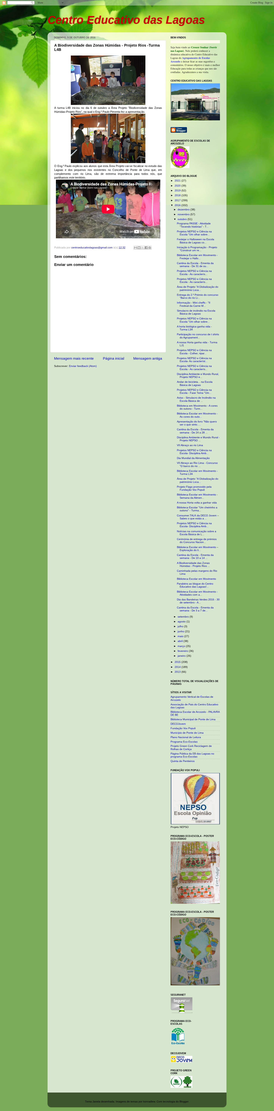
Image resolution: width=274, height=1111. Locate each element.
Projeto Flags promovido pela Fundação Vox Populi (194, 488)
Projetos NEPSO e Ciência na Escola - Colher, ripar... (194, 352)
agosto (182, 621)
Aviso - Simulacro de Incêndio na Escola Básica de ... (196, 399)
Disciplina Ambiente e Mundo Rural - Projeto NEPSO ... (198, 439)
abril (180, 641)
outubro (183, 219)
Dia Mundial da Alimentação (193, 458)
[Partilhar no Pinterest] (150, 248)
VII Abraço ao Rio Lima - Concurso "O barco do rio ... (197, 464)
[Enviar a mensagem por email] (135, 248)
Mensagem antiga (147, 358)
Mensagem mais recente (74, 358)
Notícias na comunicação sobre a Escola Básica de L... (196, 533)
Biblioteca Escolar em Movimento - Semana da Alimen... (197, 496)
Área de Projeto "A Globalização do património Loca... (197, 288)
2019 (178, 190)
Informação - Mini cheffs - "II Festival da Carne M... (193, 304)
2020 (178, 185)
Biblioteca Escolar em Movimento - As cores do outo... (197, 415)
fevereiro (183, 651)
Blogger (183, 1101)
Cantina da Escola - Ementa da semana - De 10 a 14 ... (195, 556)
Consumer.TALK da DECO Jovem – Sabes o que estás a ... (198, 517)
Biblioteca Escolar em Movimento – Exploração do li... (197, 549)
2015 (178, 662)
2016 (178, 205)
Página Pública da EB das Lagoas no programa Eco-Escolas (192, 755)
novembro (184, 214)
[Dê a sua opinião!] (139, 248)
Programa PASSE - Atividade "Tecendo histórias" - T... (194, 225)
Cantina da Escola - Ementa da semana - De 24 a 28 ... (195, 431)
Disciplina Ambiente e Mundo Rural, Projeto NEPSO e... (198, 375)
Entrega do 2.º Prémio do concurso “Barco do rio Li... (197, 296)
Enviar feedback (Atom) (83, 366)
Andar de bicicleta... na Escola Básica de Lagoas (194, 383)
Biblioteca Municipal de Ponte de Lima (193, 719)
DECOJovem (178, 723)
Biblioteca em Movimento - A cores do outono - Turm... (197, 407)
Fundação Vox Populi (183, 728)
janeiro (182, 655)
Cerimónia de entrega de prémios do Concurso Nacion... (197, 541)
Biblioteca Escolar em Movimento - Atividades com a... (197, 593)
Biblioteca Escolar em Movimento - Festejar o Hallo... (197, 257)
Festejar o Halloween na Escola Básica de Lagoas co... (195, 241)
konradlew (149, 1101)
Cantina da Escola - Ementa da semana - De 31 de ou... (195, 265)
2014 (178, 667)
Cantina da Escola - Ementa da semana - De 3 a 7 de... (195, 609)
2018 (178, 195)
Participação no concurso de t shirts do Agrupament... (198, 336)
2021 (178, 180)
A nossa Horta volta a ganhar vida (197, 502)
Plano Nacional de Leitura (186, 737)
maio (181, 636)
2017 (178, 200)
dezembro (184, 209)
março (182, 646)
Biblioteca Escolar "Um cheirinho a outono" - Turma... (197, 509)
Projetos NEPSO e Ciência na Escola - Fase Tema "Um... (194, 391)
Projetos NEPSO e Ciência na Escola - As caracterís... (194, 272)
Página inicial (113, 358)
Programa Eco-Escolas (184, 741)
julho (181, 626)
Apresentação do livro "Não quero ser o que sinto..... (197, 423)
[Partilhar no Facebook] (146, 248)
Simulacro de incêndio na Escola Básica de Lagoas (196, 312)
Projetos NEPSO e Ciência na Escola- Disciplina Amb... (194, 452)
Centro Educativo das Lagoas (126, 20)
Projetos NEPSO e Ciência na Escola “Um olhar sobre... (194, 233)
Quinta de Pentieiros (183, 761)
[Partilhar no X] (142, 248)
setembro (184, 616)
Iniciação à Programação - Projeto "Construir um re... (197, 249)
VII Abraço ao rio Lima (190, 445)
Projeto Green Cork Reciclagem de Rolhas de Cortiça (191, 747)
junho (181, 631)
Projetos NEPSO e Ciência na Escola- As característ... (194, 360)
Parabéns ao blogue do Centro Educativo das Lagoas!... (195, 585)
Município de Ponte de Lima (187, 732)
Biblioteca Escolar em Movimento (196, 578)
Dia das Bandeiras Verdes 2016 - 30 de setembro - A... (198, 601)
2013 (178, 671)
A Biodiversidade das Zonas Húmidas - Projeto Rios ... (193, 564)
